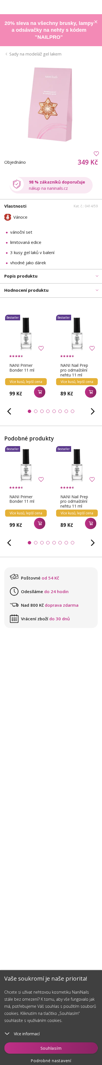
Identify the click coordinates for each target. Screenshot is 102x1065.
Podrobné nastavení (51, 1060)
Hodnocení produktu (26, 290)
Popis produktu (20, 276)
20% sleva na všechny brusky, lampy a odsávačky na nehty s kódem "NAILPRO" (49, 30)
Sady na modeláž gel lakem (35, 53)
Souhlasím (51, 1048)
